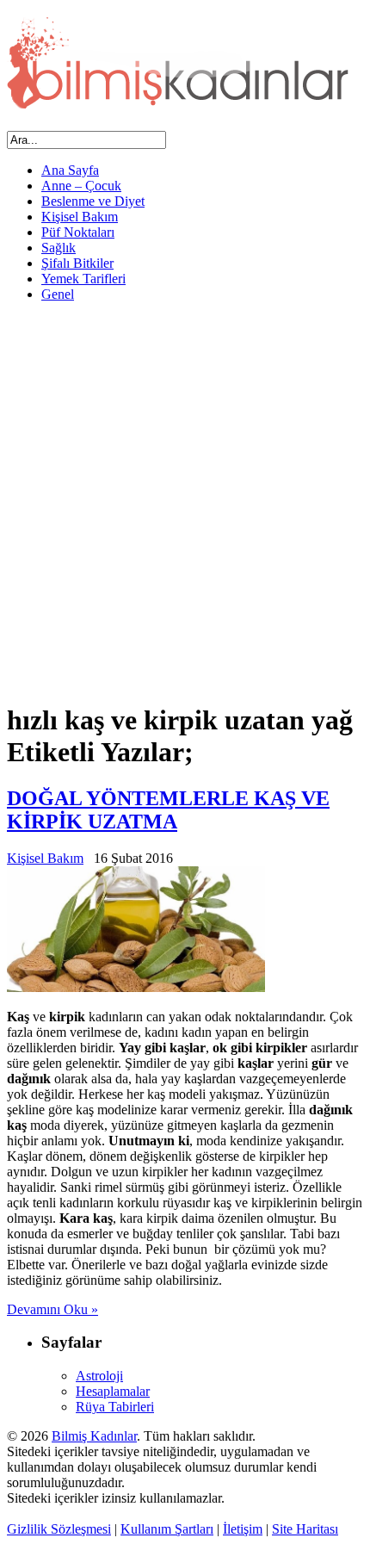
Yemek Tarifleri (83, 278)
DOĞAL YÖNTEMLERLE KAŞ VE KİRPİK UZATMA (168, 810)
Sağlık (58, 247)
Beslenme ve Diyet (93, 201)
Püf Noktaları (77, 232)
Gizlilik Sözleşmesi (59, 1529)
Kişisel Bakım (79, 216)
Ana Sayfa (70, 170)
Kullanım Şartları (166, 1529)
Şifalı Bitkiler (77, 263)
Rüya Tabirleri (115, 1406)
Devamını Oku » (52, 1309)
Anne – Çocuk (81, 185)
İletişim (242, 1529)
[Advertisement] (185, 501)
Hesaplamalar (113, 1391)
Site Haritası (305, 1529)
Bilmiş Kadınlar (94, 1436)
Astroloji (99, 1375)
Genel (57, 294)
